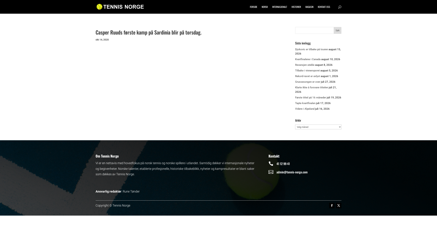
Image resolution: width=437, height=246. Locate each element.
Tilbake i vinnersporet (307, 70)
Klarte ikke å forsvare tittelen (311, 87)
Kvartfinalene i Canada (308, 59)
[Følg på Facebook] (332, 205)
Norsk (265, 7)
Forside (253, 7)
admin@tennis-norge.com (292, 172)
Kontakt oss (324, 7)
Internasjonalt (279, 7)
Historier (296, 7)
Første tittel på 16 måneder (310, 97)
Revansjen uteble (304, 64)
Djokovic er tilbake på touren (311, 49)
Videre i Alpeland (304, 108)
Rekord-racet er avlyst (307, 76)
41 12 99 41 (283, 163)
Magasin (309, 7)
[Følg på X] (338, 205)
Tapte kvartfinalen (305, 103)
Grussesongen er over (307, 81)
